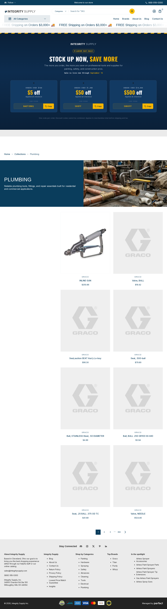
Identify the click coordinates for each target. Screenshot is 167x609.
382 (119, 532)
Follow (10, 2)
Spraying (84, 566)
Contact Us (157, 18)
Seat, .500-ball (138, 358)
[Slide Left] (72, 3)
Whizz (115, 569)
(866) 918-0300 (11, 575)
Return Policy (54, 569)
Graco (85, 277)
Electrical (84, 584)
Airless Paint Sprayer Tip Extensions (146, 573)
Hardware (85, 562)
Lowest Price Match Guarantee (57, 581)
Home (116, 18)
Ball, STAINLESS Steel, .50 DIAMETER (85, 436)
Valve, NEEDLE (138, 513)
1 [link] (98, 532)
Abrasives (85, 573)
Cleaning (84, 576)
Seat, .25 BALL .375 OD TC (85, 513)
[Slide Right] (95, 3)
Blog (146, 18)
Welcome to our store (83, 2)
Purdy (115, 566)
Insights (52, 586)
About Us (136, 18)
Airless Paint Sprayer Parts (147, 565)
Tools (83, 580)
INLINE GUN (85, 280)
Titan (114, 562)
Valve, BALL (138, 280)
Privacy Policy (55, 573)
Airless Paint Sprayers (145, 568)
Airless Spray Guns (144, 582)
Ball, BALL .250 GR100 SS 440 (138, 436)
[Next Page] (125, 532)
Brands (125, 18)
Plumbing (34, 154)
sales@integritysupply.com (15, 571)
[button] (132, 11)
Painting (84, 559)
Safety (83, 569)
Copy (50, 106)
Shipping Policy (55, 576)
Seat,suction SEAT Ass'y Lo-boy (85, 358)
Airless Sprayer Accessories (142, 560)
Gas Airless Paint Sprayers (147, 578)
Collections (20, 154)
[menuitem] (61, 558)
